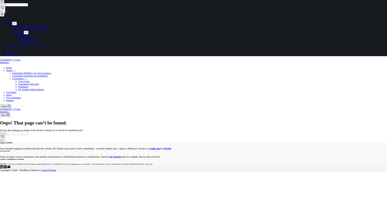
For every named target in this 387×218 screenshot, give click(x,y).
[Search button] (2, 138)
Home (9, 67)
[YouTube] (5, 167)
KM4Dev (4, 62)
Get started (11, 92)
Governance (18, 78)
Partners (10, 100)
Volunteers (23, 87)
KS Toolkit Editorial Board (31, 89)
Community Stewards (28, 84)
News (9, 95)
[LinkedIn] (2, 167)
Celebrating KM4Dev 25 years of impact (31, 73)
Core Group (24, 81)
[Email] (8, 167)
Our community (13, 97)
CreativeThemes (48, 170)
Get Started (115, 156)
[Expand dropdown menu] (14, 71)
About (9, 70)
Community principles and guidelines (30, 76)
